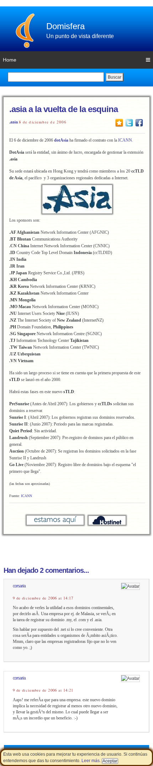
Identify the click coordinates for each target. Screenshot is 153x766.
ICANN (26, 496)
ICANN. (125, 140)
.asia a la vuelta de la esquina (63, 109)
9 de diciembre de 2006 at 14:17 (43, 598)
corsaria (19, 585)
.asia (13, 122)
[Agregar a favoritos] (119, 122)
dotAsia (61, 140)
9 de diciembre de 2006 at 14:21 (43, 690)
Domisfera (65, 26)
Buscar (114, 77)
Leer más (90, 760)
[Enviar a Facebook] (139, 122)
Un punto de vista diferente (80, 36)
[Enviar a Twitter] (129, 122)
